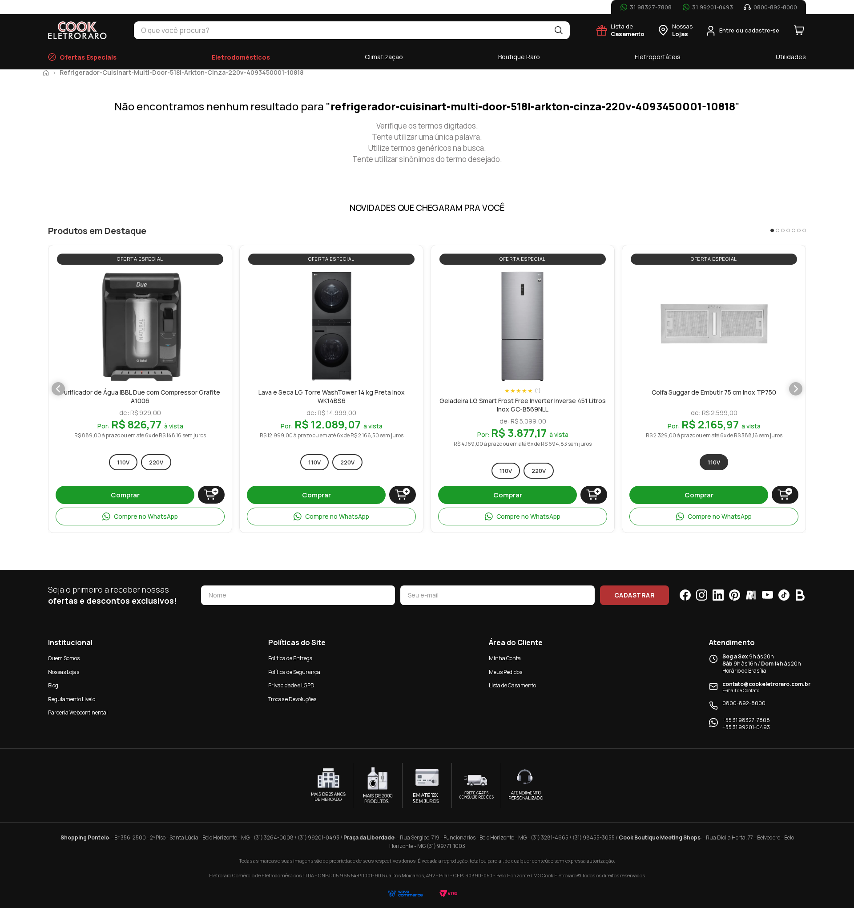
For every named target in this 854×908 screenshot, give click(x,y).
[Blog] (800, 595)
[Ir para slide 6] (799, 230)
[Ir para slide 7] (804, 230)
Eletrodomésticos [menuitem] (241, 57)
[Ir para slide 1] (772, 230)
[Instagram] (701, 595)
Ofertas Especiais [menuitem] (88, 57)
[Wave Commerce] (405, 893)
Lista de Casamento (512, 685)
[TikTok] (784, 595)
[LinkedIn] (718, 595)
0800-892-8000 (743, 703)
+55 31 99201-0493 (746, 727)
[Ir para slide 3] (783, 230)
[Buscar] (559, 30)
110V (123, 462)
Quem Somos (64, 658)
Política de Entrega (290, 658)
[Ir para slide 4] (788, 230)
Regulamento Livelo (71, 699)
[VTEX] (448, 893)
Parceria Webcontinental (78, 712)
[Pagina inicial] (46, 72)
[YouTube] (767, 595)
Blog (53, 685)
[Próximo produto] (795, 388)
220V (156, 462)
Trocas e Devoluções (292, 699)
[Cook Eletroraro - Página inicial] (77, 30)
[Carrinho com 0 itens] (799, 30)
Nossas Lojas (63, 672)
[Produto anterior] (58, 388)
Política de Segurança (294, 672)
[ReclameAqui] (751, 595)
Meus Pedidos (505, 672)
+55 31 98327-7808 (746, 720)
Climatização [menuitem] (384, 56)
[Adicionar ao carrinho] (211, 495)
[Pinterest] (734, 595)
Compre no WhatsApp (146, 516)
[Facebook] (685, 595)
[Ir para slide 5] (793, 230)
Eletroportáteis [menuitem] (658, 56)
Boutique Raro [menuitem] (519, 56)
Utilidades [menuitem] (791, 56)
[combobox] (341, 30)
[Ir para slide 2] (777, 230)
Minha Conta (505, 658)
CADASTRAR (634, 595)
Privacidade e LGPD (291, 685)
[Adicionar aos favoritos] (187, 280)
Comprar (125, 495)
